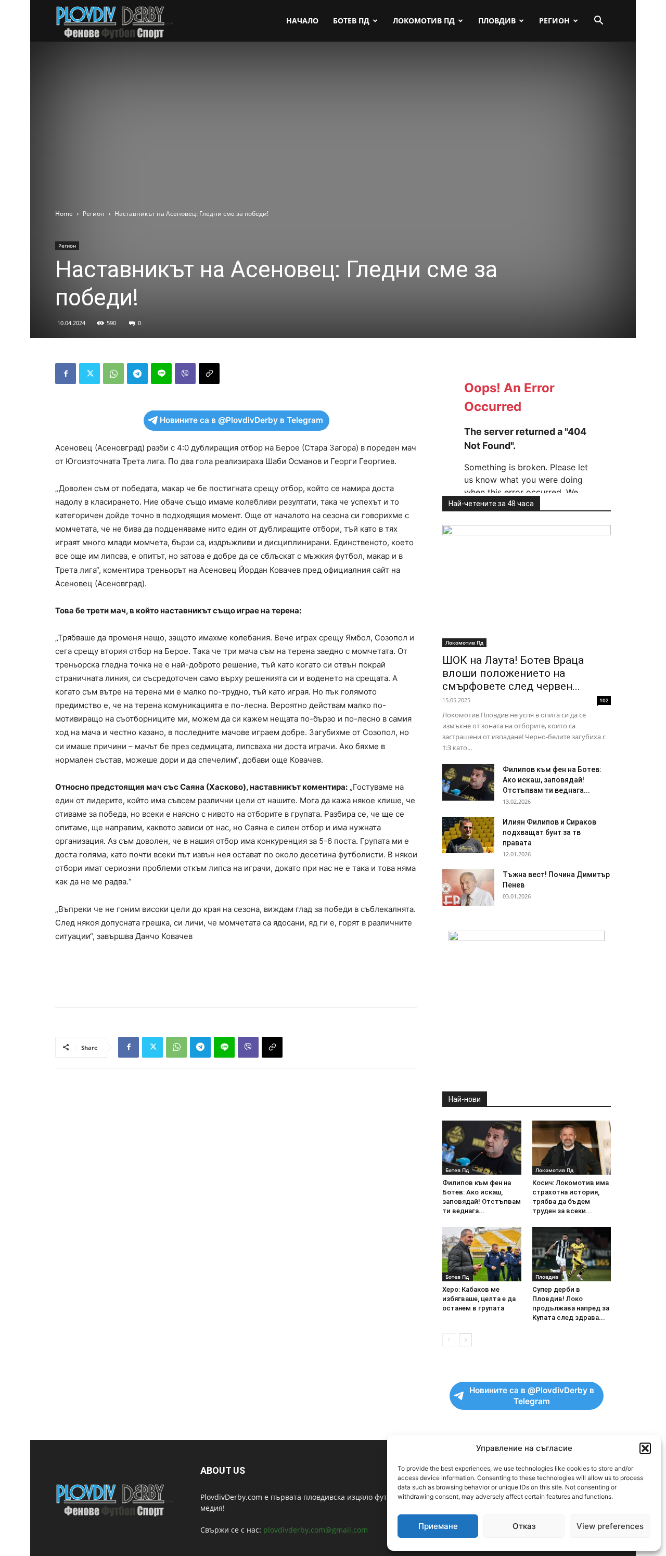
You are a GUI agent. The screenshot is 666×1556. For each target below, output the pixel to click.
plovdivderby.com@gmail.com (315, 1530)
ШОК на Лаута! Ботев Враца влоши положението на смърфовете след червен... (513, 673)
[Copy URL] (209, 373)
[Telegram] (137, 373)
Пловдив (497, 20)
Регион (554, 20)
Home (64, 213)
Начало (302, 20)
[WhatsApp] (113, 373)
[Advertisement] (333, 130)
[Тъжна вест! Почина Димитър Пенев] (468, 887)
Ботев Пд (351, 20)
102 (604, 700)
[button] (645, 1448)
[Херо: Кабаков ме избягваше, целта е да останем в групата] (481, 1254)
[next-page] (465, 1339)
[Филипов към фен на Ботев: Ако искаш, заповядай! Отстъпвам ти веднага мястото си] (468, 782)
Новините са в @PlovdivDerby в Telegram (241, 420)
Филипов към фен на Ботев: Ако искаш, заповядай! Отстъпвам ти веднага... (552, 779)
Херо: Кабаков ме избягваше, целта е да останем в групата (479, 1298)
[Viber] (185, 373)
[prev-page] (448, 1339)
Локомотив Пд (424, 20)
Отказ (524, 1526)
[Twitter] (89, 373)
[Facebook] (65, 373)
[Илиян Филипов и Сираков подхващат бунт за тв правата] (468, 835)
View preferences (610, 1526)
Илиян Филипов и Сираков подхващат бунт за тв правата (549, 832)
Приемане (438, 1526)
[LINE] (161, 373)
